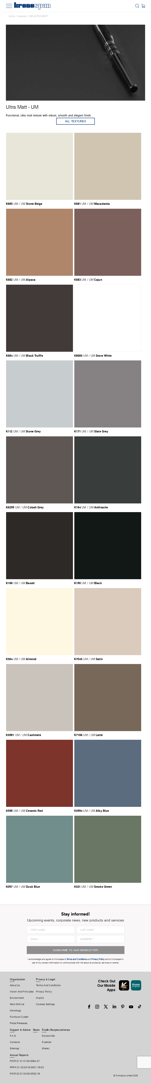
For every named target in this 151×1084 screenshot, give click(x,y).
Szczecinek (48, 1035)
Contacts (15, 1042)
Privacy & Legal (45, 979)
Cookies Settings (45, 1004)
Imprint (40, 998)
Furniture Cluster (19, 1017)
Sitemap (14, 1048)
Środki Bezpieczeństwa (56, 1030)
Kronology (15, 1010)
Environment (17, 998)
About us (15, 985)
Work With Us (17, 1004)
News (36, 1030)
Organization (17, 979)
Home (12, 16)
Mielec (46, 1048)
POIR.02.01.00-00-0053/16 (25, 1073)
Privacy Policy (44, 991)
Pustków (46, 1042)
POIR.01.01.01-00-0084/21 (25, 1061)
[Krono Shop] (143, 6)
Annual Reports (19, 1055)
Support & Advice (20, 1030)
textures (22, 16)
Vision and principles (22, 991)
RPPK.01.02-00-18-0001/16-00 (27, 1067)
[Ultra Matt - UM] (75, 62)
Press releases (18, 1023)
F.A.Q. (13, 1035)
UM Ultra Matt (38, 16)
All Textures (75, 121)
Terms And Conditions (48, 985)
